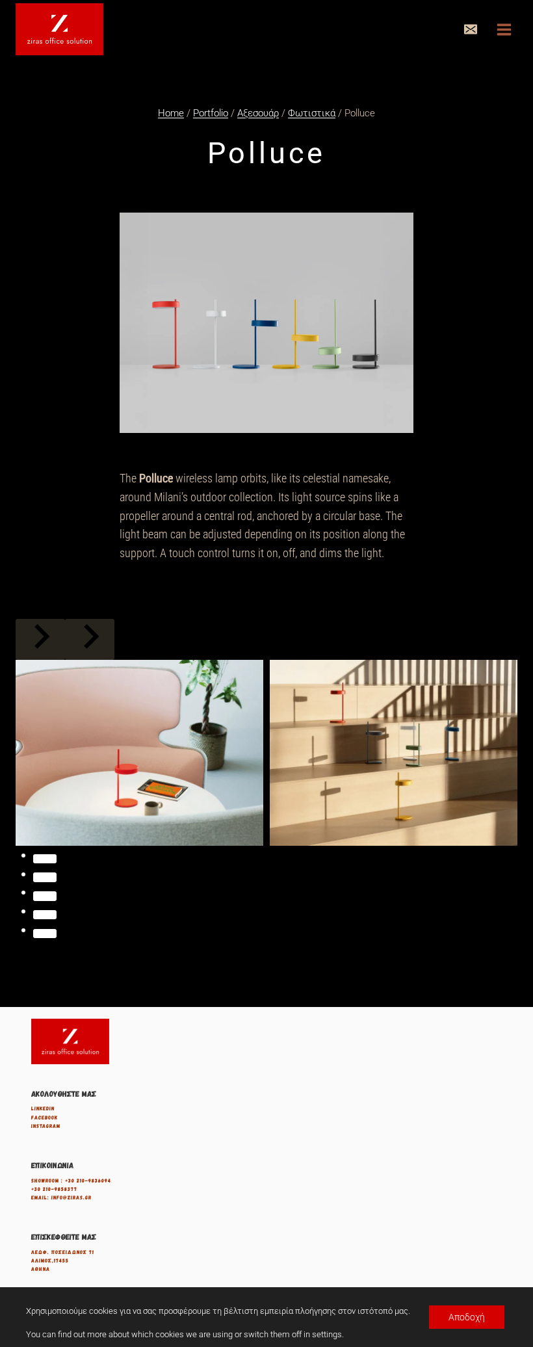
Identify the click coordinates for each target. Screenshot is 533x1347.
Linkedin (43, 1108)
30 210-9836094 (89, 1180)
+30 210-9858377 (54, 1189)
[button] (471, 29)
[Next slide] (89, 639)
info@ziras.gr (71, 1197)
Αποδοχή (466, 1317)
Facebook (44, 1117)
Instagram (45, 1126)
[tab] (45, 858)
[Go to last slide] (40, 639)
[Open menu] (503, 29)
